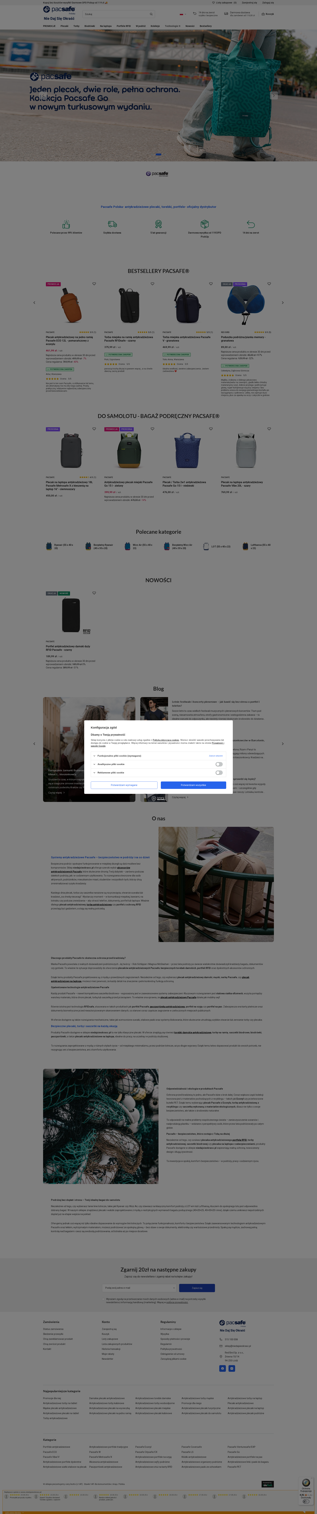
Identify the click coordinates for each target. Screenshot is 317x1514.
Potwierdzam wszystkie (193, 785)
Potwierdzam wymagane (124, 785)
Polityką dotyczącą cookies (166, 740)
